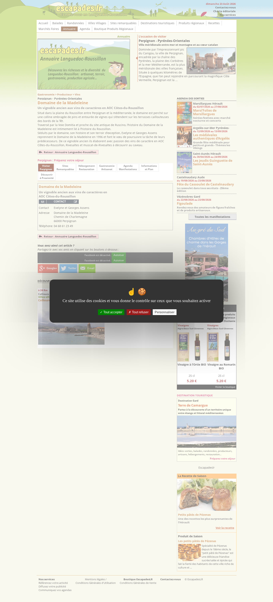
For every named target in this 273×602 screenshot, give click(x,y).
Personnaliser (164, 312)
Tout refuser (139, 312)
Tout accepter (112, 312)
